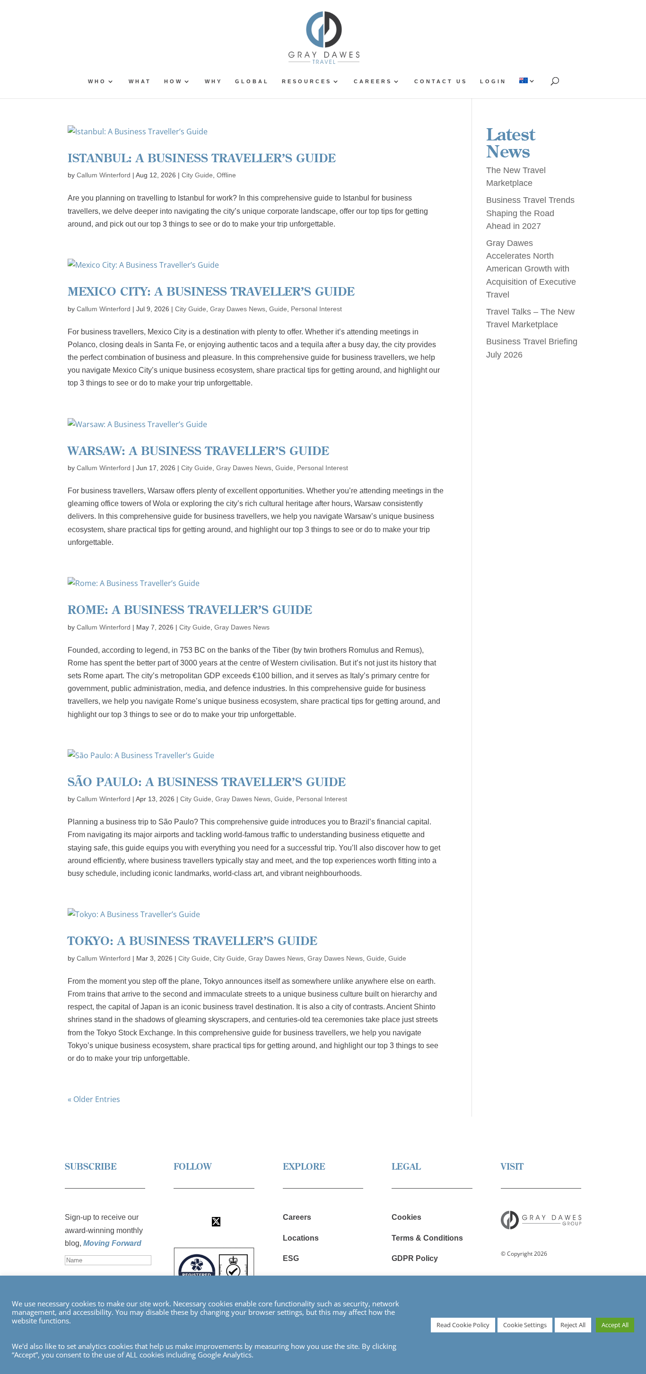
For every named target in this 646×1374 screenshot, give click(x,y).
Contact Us (440, 81)
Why (213, 81)
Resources (307, 81)
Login (493, 81)
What (140, 81)
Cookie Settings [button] (525, 1325)
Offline (226, 175)
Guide (278, 309)
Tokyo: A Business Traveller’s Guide (192, 940)
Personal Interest (316, 309)
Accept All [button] (615, 1325)
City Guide (197, 175)
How (173, 81)
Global (252, 81)
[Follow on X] (216, 1221)
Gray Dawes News (237, 309)
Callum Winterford (104, 175)
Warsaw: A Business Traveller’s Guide (198, 450)
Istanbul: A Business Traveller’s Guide (202, 157)
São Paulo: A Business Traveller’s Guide (207, 781)
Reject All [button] (572, 1325)
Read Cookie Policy (462, 1325)
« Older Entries (94, 1099)
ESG (291, 1258)
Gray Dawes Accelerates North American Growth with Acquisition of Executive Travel (531, 268)
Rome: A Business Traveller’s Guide (190, 609)
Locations (301, 1238)
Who (97, 81)
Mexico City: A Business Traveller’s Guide (211, 291)
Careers (373, 81)
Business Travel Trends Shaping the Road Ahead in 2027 (530, 212)
